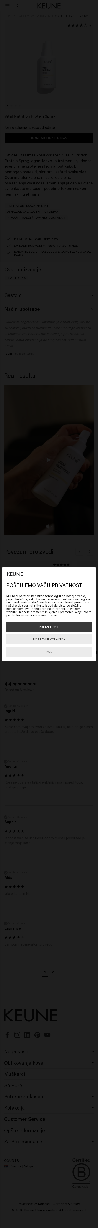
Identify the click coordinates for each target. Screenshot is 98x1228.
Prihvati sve (49, 627)
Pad (49, 651)
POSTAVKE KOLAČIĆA (49, 639)
